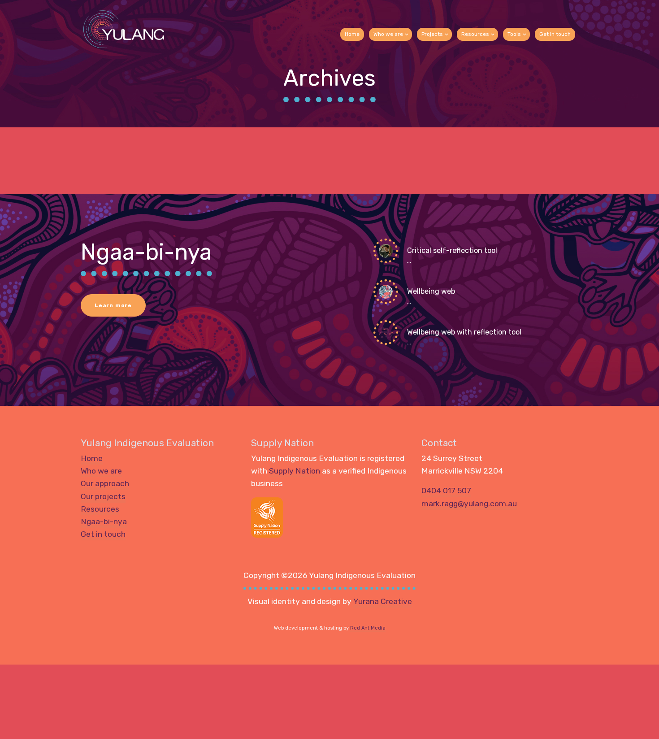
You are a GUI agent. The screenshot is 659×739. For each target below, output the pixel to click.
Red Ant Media (368, 628)
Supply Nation (294, 470)
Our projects (103, 496)
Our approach (105, 483)
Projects (432, 34)
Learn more (113, 305)
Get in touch (555, 34)
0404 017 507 (446, 490)
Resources (475, 34)
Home (352, 34)
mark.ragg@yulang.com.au (469, 503)
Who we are (388, 34)
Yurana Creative (382, 601)
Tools (514, 34)
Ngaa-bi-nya (104, 521)
